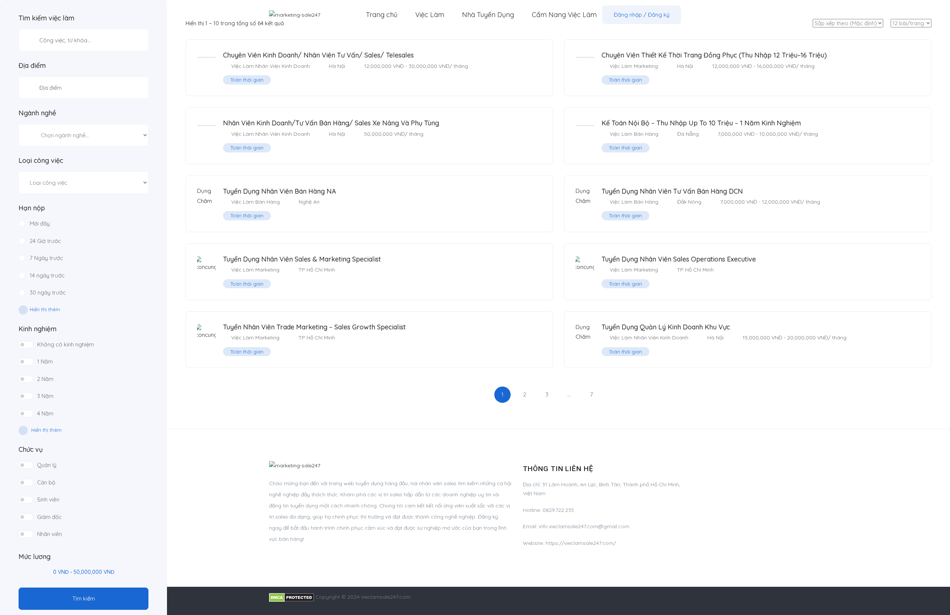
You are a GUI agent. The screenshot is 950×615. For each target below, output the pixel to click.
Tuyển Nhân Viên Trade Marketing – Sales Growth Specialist (314, 327)
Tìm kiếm (83, 598)
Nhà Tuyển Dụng (488, 14)
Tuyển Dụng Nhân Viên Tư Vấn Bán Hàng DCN (672, 191)
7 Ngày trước (46, 258)
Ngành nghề (37, 113)
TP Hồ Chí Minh (316, 269)
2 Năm (45, 378)
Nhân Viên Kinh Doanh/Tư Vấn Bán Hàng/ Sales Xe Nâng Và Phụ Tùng (331, 123)
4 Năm (45, 413)
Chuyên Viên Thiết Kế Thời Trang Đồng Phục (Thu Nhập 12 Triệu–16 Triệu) (714, 55)
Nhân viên (49, 533)
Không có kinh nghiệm (65, 344)
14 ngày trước (47, 275)
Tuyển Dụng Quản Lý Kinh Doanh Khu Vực (666, 327)
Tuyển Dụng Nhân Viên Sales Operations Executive (679, 259)
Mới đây (40, 223)
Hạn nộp (32, 208)
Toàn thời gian (246, 80)
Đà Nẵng (688, 134)
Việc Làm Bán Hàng (634, 134)
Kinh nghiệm (37, 329)
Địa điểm (32, 65)
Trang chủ (381, 14)
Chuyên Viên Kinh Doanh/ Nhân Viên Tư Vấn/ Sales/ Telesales (318, 55)
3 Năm (45, 395)
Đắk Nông (689, 201)
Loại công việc (41, 160)
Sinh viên (48, 499)
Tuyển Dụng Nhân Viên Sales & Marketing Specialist (302, 259)
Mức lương (34, 556)
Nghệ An (309, 201)
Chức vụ (31, 449)
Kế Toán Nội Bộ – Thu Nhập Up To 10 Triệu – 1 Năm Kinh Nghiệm (701, 123)
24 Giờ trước (45, 240)
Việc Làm (429, 14)
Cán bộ (46, 482)
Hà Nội (337, 66)
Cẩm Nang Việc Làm (564, 14)
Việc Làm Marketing (634, 66)
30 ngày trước (48, 292)
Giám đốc (49, 516)
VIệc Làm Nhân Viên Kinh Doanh (270, 66)
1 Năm (45, 361)
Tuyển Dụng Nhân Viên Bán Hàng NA (279, 191)
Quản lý (46, 464)
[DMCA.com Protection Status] (291, 596)
